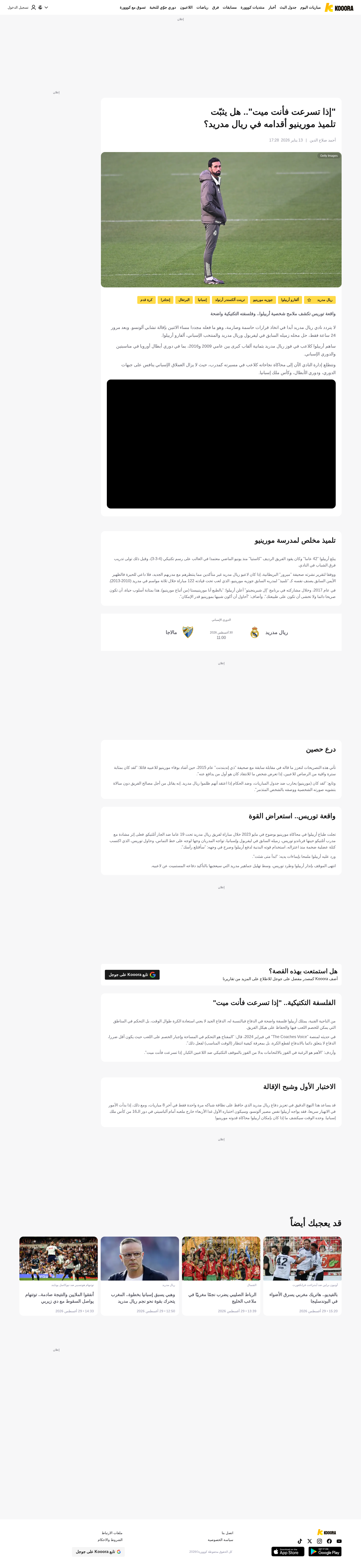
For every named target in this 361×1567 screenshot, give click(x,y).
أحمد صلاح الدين (323, 140)
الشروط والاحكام (110, 1540)
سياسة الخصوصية (220, 1540)
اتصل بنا (227, 1533)
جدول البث (288, 7)
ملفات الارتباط (112, 1533)
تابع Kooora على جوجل (128, 975)
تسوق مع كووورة (133, 7)
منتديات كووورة (252, 7)
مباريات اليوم (310, 7)
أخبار (272, 7)
